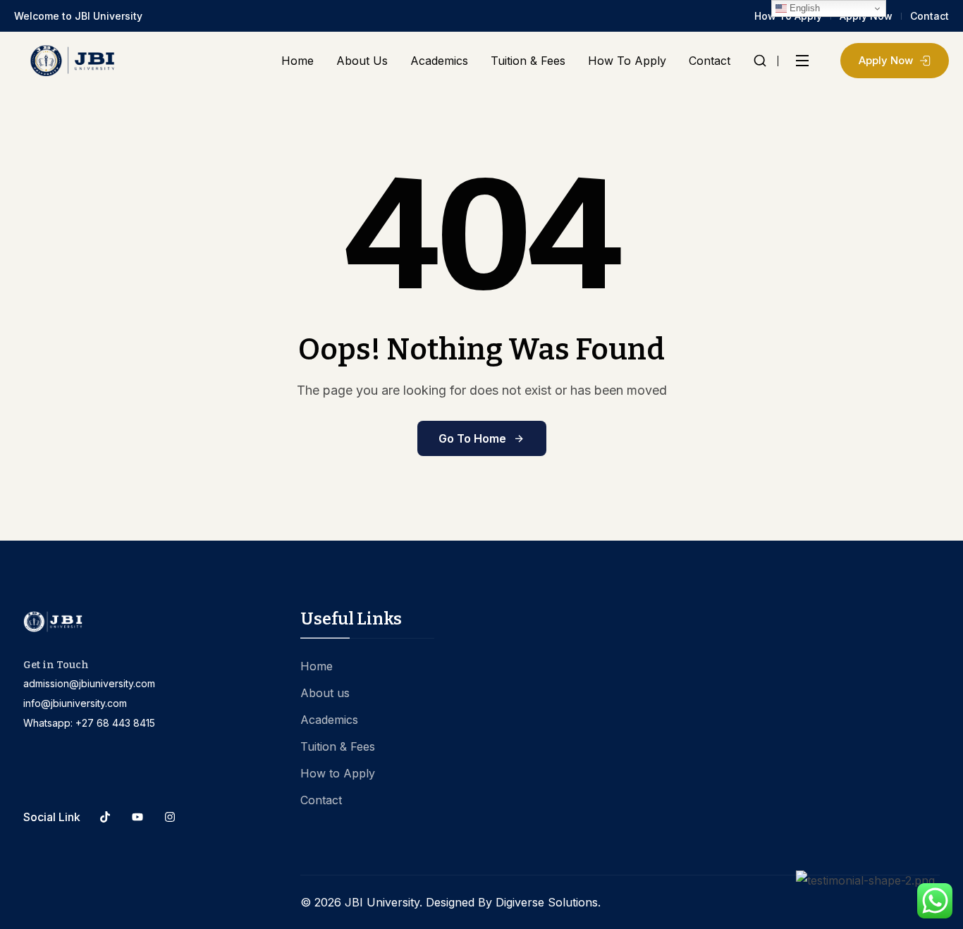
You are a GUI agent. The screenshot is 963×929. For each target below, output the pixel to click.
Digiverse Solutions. (548, 902)
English (803, 8)
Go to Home (472, 438)
